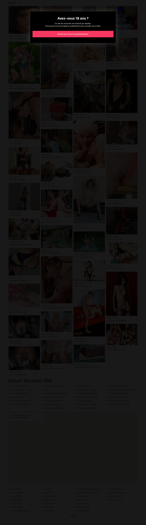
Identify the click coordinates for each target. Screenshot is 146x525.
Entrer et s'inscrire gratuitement (73, 34)
